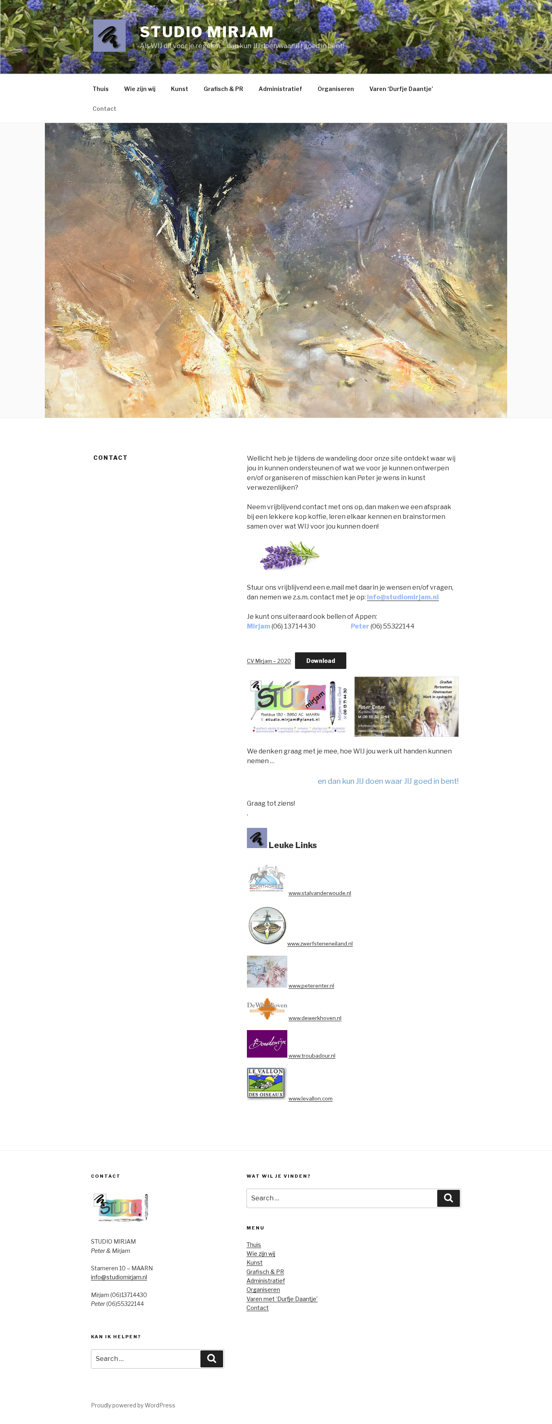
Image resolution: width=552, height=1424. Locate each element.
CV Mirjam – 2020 (269, 661)
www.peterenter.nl (311, 985)
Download (320, 660)
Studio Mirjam (207, 32)
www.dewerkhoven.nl (315, 1018)
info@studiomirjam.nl (403, 597)
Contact (104, 108)
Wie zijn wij (140, 88)
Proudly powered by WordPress (133, 1405)
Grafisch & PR (223, 88)
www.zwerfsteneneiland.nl (320, 943)
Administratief (280, 88)
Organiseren (336, 88)
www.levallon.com (311, 1098)
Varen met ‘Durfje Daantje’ (282, 1298)
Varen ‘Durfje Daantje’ (401, 88)
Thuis (101, 88)
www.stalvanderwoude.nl (320, 893)
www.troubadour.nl (312, 1055)
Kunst (179, 88)
